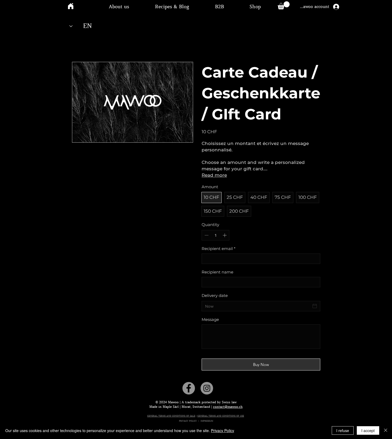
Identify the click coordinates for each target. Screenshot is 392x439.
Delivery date (215, 295)
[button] (119, 6)
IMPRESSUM (207, 421)
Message (210, 319)
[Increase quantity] (225, 235)
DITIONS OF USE (235, 415)
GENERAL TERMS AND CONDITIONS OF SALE (171, 415)
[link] (284, 5)
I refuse (342, 430)
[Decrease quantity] (206, 235)
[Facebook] (188, 388)
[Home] (70, 6)
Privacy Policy (222, 430)
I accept (368, 430)
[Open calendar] (314, 306)
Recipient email (218, 248)
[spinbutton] (216, 235)
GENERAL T (203, 415)
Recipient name (217, 272)
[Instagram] (207, 388)
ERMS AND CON (218, 415)
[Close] (385, 430)
